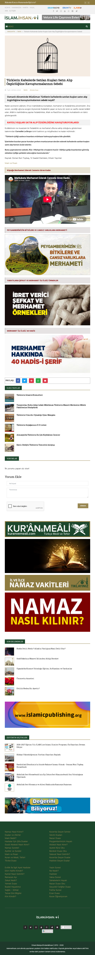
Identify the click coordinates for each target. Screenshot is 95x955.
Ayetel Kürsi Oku (57, 848)
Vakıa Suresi (55, 877)
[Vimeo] (52, 927)
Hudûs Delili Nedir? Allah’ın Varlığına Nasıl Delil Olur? (41, 648)
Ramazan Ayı (11, 877)
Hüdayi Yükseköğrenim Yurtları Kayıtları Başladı (39, 754)
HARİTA (25, 8)
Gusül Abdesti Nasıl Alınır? (17, 844)
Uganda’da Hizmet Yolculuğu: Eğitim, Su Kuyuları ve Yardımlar (44, 668)
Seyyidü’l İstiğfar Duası (60, 887)
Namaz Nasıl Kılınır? (14, 831)
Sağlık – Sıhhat (12, 890)
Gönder (83, 506)
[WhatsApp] (69, 11)
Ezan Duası (54, 893)
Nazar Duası (55, 838)
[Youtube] (65, 11)
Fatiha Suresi (55, 890)
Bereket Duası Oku (58, 851)
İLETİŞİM (12, 11)
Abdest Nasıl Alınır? (58, 844)
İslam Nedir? (10, 838)
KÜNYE (7, 8)
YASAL (32, 8)
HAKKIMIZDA (16, 8)
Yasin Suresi (55, 867)
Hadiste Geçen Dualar (59, 860)
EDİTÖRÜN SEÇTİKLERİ (17, 737)
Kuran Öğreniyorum (58, 896)
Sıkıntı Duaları (55, 835)
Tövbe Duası (10, 860)
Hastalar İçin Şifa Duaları (16, 841)
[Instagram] (61, 11)
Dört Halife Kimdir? (14, 870)
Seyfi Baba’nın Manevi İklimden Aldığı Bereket (38, 658)
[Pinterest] (73, 11)
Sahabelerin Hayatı (58, 880)
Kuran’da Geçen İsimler (59, 831)
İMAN (19, 31)
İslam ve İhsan (11, 163)
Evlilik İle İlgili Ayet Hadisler (17, 867)
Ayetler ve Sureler (13, 851)
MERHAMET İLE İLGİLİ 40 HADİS (21, 331)
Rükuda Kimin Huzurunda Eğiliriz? (20, 2)
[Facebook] (53, 11)
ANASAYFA (11, 31)
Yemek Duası (11, 883)
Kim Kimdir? (10, 896)
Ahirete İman (34, 90)
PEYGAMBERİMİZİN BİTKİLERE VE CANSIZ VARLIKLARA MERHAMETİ (37, 230)
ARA (6, 11)
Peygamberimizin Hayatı (60, 841)
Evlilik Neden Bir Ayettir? (28, 688)
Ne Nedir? (54, 870)
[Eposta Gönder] (45, 380)
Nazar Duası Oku (57, 883)
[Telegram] (76, 11)
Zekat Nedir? (11, 880)
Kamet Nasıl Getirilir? (14, 874)
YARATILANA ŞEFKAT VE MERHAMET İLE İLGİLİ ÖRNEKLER (32, 280)
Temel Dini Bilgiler (13, 893)
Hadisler (53, 874)
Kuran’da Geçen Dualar (59, 857)
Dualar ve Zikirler (13, 835)
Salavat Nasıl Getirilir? (59, 854)
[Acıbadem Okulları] (47, 806)
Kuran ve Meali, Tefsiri (15, 857)
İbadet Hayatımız (13, 887)
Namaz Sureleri (12, 848)
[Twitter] (57, 11)
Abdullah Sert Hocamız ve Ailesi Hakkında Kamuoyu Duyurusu (44, 784)
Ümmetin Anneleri (25, 678)
